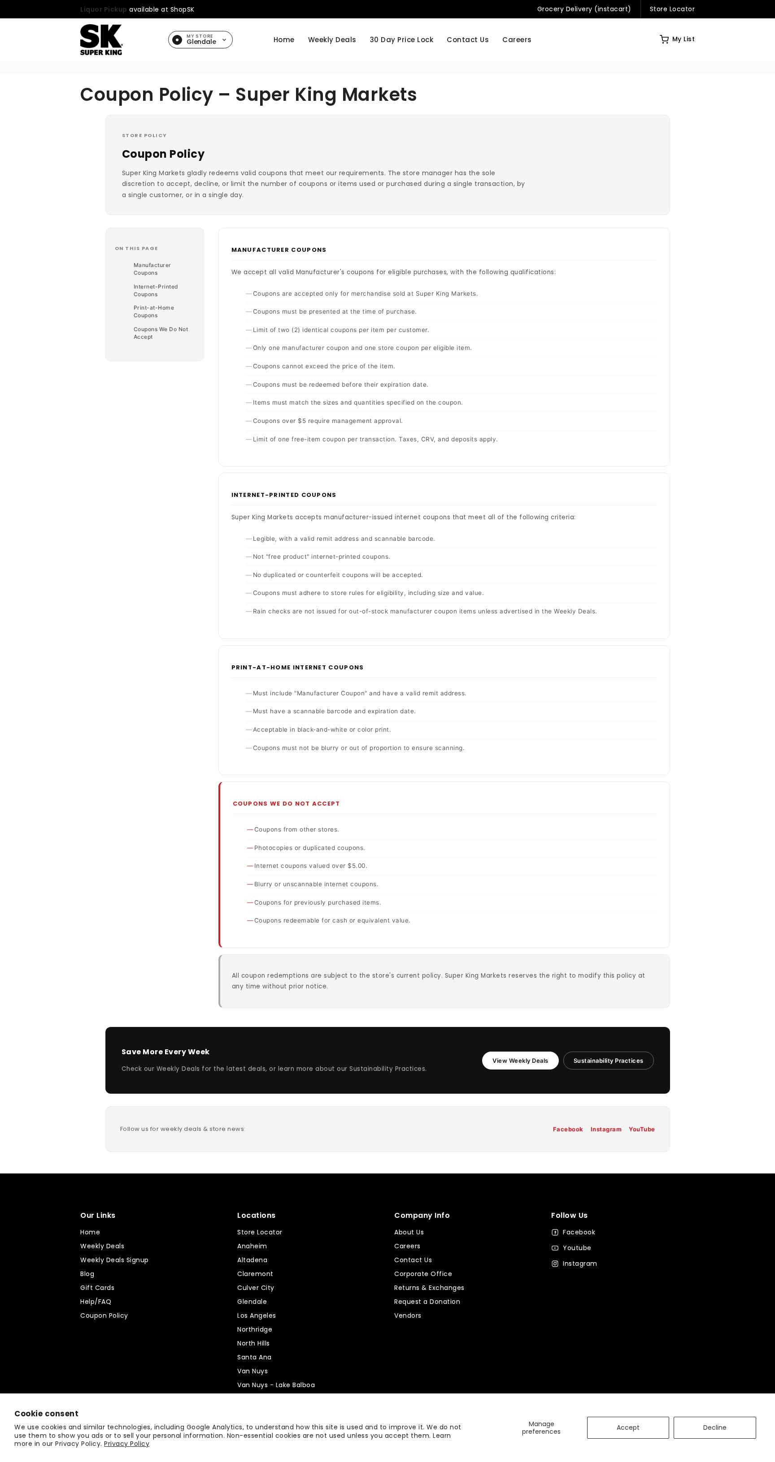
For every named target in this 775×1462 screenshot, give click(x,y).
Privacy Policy (126, 1444)
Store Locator (672, 8)
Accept (628, 1427)
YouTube (642, 1129)
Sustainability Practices (609, 1060)
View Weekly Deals (520, 1060)
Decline (715, 1427)
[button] (677, 39)
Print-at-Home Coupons (154, 311)
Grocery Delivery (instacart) (584, 8)
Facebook (568, 1129)
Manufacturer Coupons (152, 269)
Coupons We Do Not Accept (161, 333)
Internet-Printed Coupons (156, 290)
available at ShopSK (137, 9)
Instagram (606, 1129)
